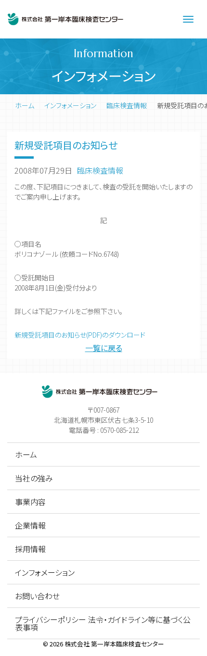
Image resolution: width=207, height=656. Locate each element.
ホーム (24, 105)
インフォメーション (70, 105)
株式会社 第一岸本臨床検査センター (114, 643)
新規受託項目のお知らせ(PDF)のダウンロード (79, 335)
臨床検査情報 (126, 105)
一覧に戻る (103, 347)
